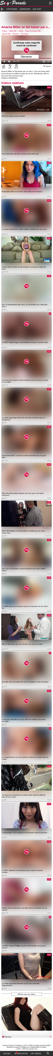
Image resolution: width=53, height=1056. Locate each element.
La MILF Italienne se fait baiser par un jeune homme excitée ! (22, 871)
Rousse (16, 34)
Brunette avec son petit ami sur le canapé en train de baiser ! (25, 683)
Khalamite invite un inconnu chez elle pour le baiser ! (22, 192)
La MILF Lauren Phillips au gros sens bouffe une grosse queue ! (24, 947)
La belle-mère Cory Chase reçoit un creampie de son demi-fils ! (25, 607)
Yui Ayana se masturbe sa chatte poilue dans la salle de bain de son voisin (23, 796)
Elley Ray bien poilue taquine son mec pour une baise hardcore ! (23, 494)
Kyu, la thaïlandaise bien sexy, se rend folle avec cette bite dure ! (24, 306)
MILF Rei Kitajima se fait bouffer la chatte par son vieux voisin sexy (23, 532)
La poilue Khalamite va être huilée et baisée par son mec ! (24, 229)
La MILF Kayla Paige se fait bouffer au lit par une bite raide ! (25, 343)
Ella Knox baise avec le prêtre (13, 116)
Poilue (4, 31)
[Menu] (50, 3)
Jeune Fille (6, 34)
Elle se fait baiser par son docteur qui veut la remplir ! (22, 644)
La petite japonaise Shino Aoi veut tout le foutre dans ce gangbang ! (23, 419)
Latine (20, 31)
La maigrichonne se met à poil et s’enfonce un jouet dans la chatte (25, 758)
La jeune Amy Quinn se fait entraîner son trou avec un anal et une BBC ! (25, 381)
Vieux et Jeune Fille (33, 31)
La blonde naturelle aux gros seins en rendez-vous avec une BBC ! (24, 720)
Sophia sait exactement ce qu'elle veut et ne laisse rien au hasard (24, 909)
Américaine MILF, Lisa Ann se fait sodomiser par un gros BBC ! (24, 456)
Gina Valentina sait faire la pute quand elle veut (20, 154)
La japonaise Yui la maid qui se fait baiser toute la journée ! (25, 833)
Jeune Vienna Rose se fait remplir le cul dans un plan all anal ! (24, 268)
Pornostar (24, 34)
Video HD (12, 31)
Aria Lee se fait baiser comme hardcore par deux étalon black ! (23, 570)
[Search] (48, 1053)
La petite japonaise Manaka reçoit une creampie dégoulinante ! (20, 984)
